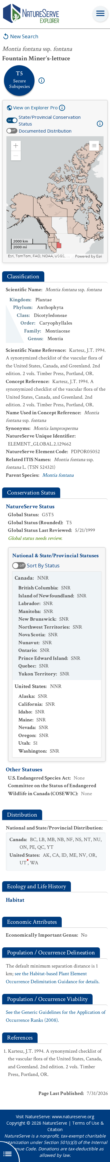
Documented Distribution (45, 131)
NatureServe (54, 1123)
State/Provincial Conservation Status (50, 120)
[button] (16, 146)
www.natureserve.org (73, 1116)
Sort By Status (43, 565)
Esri (99, 256)
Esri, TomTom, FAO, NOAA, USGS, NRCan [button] (41, 256)
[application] (55, 197)
